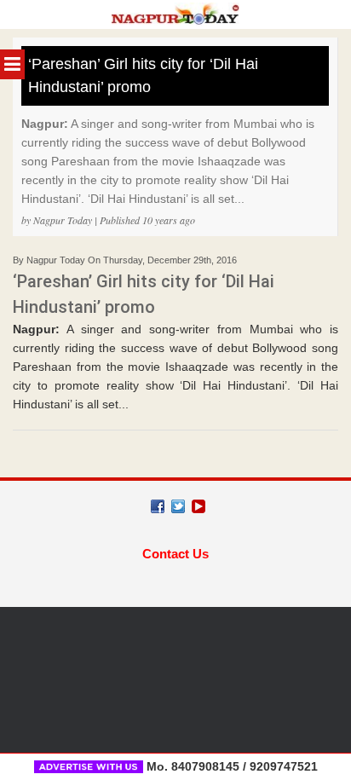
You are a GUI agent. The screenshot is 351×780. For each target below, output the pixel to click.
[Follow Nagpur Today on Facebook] (157, 506)
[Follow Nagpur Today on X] (178, 506)
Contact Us (175, 553)
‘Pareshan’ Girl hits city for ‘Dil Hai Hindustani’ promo (143, 75)
